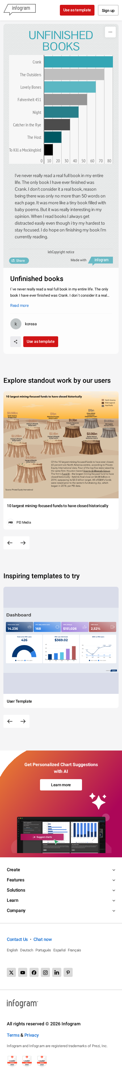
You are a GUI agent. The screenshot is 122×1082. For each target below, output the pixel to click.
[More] (110, 32)
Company (16, 910)
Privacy (31, 1035)
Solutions (16, 890)
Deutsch (26, 950)
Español (59, 950)
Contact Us (17, 939)
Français (74, 950)
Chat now (42, 939)
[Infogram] (19, 10)
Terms (13, 1035)
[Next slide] (23, 542)
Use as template (77, 10)
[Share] (15, 341)
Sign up (108, 10)
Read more (19, 305)
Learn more (61, 785)
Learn (12, 900)
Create (13, 869)
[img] (78, 61)
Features (15, 880)
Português (43, 950)
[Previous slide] (10, 542)
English (12, 950)
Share (20, 261)
